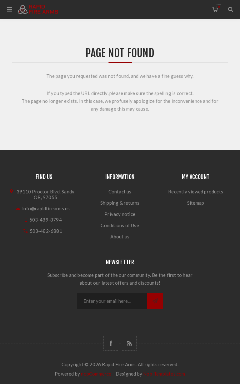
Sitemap (195, 203)
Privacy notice (119, 214)
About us (119, 236)
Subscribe (155, 301)
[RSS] (129, 343)
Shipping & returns (120, 203)
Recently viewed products (195, 191)
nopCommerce (96, 374)
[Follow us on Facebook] (110, 343)
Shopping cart (219, 6)
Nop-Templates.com (164, 374)
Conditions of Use (120, 225)
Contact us (120, 191)
